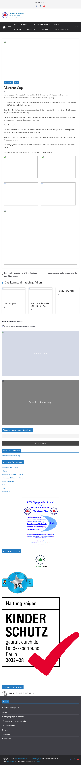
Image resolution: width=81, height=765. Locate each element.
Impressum (5, 488)
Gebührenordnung (8, 481)
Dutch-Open (10, 303)
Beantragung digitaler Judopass (12, 474)
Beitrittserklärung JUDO (10, 467)
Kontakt (45, 30)
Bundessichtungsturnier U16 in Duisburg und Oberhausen (20, 274)
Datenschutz (6, 492)
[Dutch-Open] (13, 289)
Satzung (4, 471)
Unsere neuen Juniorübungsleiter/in (62, 273)
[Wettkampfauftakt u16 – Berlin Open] (40, 289)
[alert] (40, 326)
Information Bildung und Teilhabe (13, 478)
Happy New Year (66, 290)
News (16, 25)
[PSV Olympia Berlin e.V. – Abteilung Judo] (4, 27)
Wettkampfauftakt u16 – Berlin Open (40, 304)
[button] (29, 24)
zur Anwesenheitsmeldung (11, 456)
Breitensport (8, 82)
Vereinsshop (40, 353)
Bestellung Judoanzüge (40, 402)
